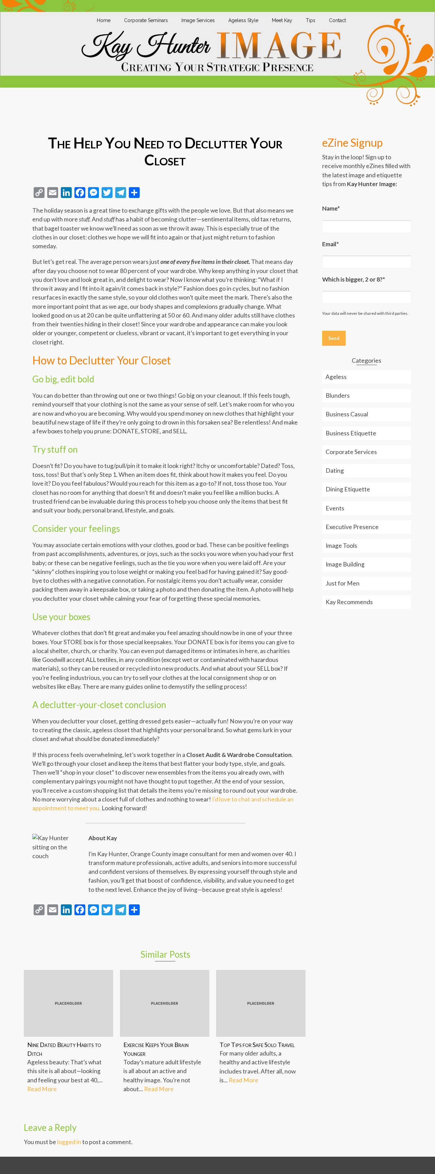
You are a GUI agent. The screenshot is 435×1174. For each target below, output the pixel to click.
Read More (42, 1088)
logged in (69, 1141)
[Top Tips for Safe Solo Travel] (261, 1003)
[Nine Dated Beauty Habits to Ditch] (68, 1003)
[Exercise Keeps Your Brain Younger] (164, 1003)
